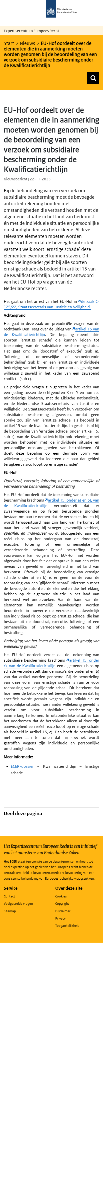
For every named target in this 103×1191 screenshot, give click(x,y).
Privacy (60, 918)
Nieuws (27, 43)
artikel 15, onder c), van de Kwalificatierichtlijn (51, 663)
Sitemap (10, 911)
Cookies (61, 896)
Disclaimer (62, 911)
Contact (9, 896)
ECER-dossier (22, 766)
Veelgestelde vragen (18, 903)
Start (9, 43)
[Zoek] (93, 78)
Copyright (62, 903)
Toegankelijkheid (67, 926)
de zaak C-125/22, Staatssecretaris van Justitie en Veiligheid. (51, 304)
